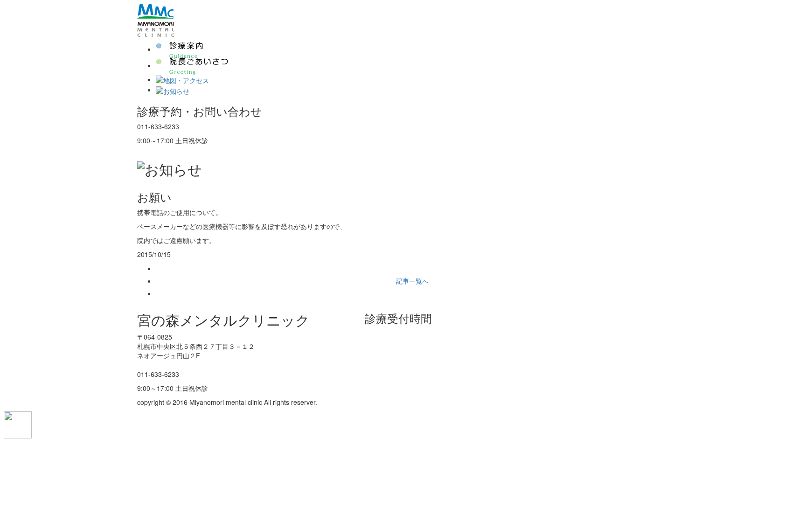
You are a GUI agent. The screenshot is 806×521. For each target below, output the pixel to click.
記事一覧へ (412, 280)
